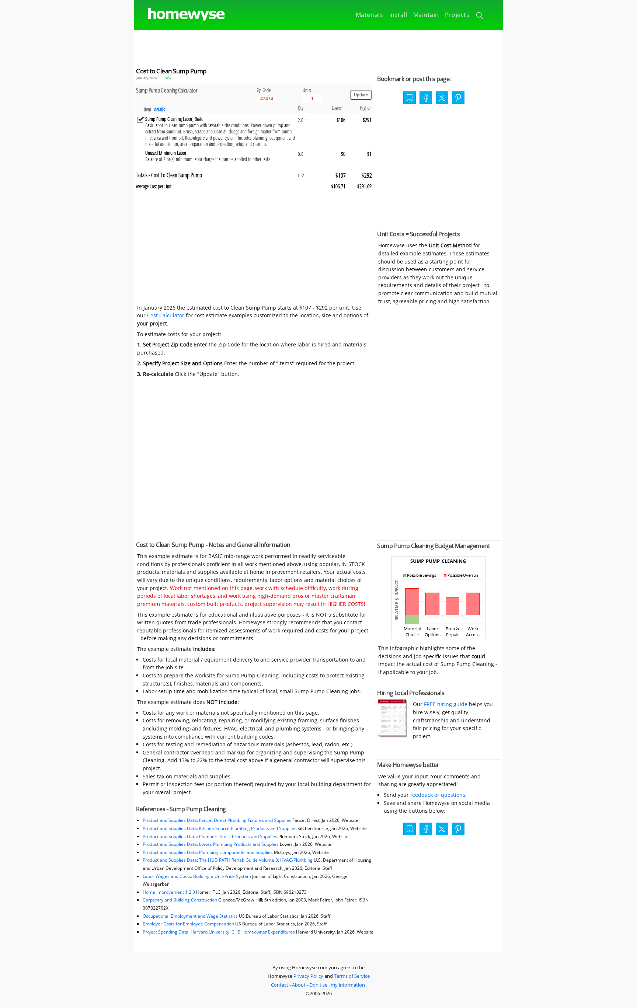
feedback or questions (437, 794)
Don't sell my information (337, 984)
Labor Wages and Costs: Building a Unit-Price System (197, 876)
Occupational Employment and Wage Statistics (190, 916)
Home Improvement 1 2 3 (169, 892)
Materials (369, 15)
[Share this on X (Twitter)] (442, 97)
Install (398, 15)
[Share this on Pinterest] (458, 98)
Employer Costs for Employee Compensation (188, 924)
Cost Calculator (165, 315)
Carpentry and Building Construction (180, 900)
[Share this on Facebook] (425, 98)
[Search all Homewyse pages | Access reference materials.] (480, 17)
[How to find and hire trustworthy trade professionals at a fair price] (392, 735)
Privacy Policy (308, 976)
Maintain (426, 15)
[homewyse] (180, 14)
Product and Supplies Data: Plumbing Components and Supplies (208, 852)
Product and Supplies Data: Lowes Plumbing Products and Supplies (211, 844)
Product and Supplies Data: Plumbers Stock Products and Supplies (210, 836)
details (159, 109)
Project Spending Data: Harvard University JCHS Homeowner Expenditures (219, 932)
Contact (279, 984)
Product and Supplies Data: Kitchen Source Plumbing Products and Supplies (219, 828)
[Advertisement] (318, 46)
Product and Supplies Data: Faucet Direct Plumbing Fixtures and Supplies (217, 820)
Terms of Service (352, 976)
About (299, 984)
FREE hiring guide (444, 704)
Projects (457, 15)
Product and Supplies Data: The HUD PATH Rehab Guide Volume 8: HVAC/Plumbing (228, 860)
